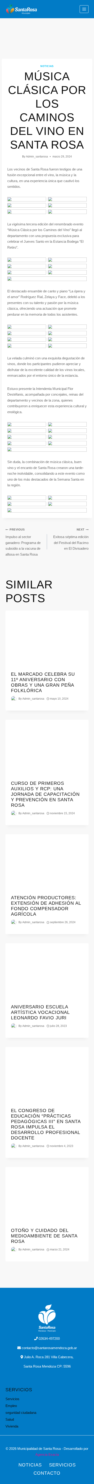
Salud (9, 1419)
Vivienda (11, 1426)
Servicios (12, 1399)
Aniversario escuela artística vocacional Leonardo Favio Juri (40, 1012)
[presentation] (47, 638)
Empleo (11, 1406)
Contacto (47, 1473)
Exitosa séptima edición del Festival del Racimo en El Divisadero (71, 539)
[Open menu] (84, 9)
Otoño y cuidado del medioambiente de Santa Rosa (44, 1236)
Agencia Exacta (47, 1454)
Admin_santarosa (37, 156)
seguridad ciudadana (20, 1412)
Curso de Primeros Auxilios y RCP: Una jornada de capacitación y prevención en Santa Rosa (45, 794)
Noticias (46, 66)
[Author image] (14, 699)
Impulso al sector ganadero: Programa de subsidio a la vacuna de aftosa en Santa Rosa (23, 542)
